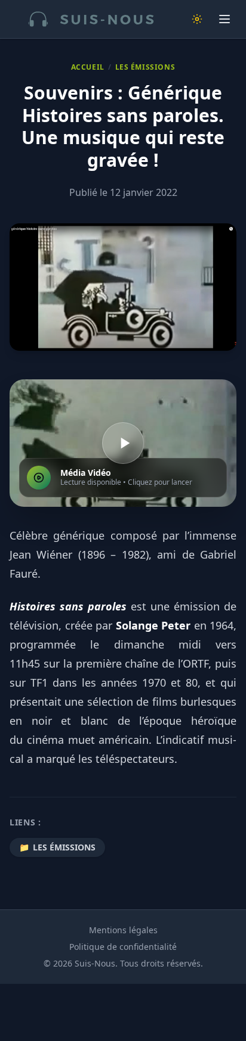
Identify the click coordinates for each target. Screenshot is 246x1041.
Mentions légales (123, 930)
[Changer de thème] (197, 19)
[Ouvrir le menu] (224, 19)
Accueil (87, 67)
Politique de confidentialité (123, 946)
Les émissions (145, 67)
